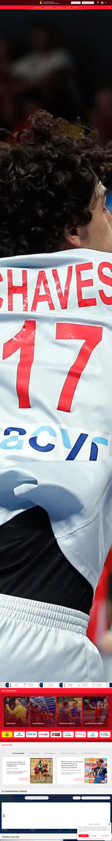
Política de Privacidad (95, 838)
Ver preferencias (105, 835)
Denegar (94, 835)
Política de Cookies (88, 838)
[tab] (18, 753)
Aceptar (83, 835)
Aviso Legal (102, 838)
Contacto (75, 7)
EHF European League (73, 768)
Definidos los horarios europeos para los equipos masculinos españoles (70, 763)
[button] (109, 824)
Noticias (68, 7)
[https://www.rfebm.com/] (49, 2)
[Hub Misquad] (102, 3)
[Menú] (109, 7)
